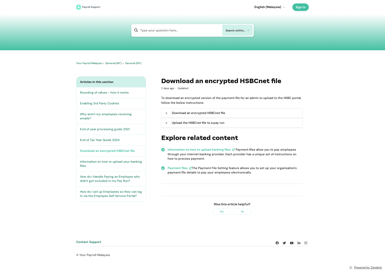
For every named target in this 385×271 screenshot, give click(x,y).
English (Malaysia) (267, 7)
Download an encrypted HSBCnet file (107, 151)
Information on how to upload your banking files (111, 164)
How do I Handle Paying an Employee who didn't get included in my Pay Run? (110, 179)
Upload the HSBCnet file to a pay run (198, 123)
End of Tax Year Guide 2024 (100, 140)
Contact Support (88, 242)
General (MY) (113, 63)
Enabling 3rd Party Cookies (99, 103)
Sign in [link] (300, 7)
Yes (222, 211)
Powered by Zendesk (368, 267)
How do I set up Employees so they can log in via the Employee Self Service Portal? (111, 194)
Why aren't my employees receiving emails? (106, 116)
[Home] (88, 7)
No (242, 211)
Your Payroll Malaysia (89, 63)
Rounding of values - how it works (104, 93)
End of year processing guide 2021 (105, 129)
